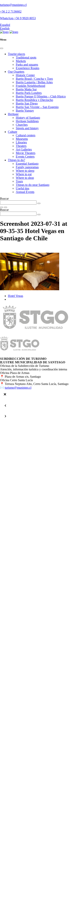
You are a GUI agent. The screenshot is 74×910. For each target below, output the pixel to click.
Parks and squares (27, 64)
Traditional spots (26, 57)
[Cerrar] (5, 394)
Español (5, 25)
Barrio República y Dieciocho (34, 100)
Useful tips (22, 188)
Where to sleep (25, 170)
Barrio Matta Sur (26, 89)
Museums (22, 138)
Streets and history (27, 128)
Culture (12, 131)
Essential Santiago (27, 163)
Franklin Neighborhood (30, 85)
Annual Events (25, 192)
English (4, 28)
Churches (22, 124)
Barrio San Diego (27, 103)
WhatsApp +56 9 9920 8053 (18, 18)
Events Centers (25, 156)
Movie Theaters (25, 153)
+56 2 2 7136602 (11, 11)
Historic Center (25, 75)
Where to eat (24, 174)
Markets (21, 61)
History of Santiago (28, 117)
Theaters (21, 146)
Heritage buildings (27, 121)
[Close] (1, 48)
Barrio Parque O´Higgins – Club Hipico (41, 96)
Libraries (21, 142)
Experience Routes (27, 68)
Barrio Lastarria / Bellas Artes (34, 82)
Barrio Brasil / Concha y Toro (34, 78)
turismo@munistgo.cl (13, 4)
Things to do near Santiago (32, 184)
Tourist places (16, 54)
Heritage (13, 114)
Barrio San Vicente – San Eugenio (37, 107)
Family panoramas (27, 167)
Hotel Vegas (15, 296)
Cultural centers (25, 135)
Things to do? (16, 160)
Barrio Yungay (25, 110)
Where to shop (25, 177)
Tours (19, 181)
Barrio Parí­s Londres (29, 93)
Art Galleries (24, 149)
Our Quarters (16, 71)
